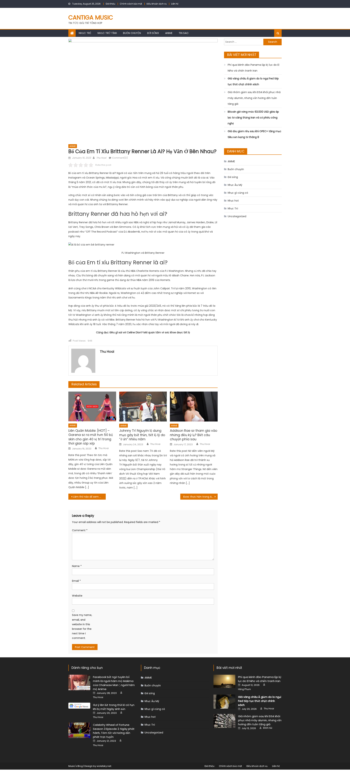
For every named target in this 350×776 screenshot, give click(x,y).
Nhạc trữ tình (107, 33)
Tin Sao (183, 33)
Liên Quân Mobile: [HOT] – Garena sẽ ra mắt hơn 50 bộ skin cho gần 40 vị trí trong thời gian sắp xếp (90, 437)
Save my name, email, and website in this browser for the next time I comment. (82, 626)
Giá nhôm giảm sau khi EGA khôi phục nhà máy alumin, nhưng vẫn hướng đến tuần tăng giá (254, 98)
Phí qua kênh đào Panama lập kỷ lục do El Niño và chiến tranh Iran (253, 67)
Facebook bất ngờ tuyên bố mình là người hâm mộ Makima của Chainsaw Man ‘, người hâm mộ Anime (114, 683)
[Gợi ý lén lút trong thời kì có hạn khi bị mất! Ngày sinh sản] (79, 706)
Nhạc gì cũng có (238, 193)
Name (77, 566)
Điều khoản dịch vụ (157, 3)
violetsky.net (104, 766)
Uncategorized (237, 216)
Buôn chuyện (132, 33)
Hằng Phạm (244, 689)
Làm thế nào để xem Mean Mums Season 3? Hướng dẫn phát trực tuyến (89, 497)
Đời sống (153, 33)
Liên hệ (174, 3)
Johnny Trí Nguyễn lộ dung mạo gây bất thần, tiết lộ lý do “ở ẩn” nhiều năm (142, 434)
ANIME (168, 33)
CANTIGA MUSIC (90, 17)
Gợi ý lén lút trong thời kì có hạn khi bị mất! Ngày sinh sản (113, 707)
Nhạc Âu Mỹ (235, 185)
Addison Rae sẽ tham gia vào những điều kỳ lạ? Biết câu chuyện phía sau (193, 434)
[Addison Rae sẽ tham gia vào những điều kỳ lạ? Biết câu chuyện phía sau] (194, 406)
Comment (80, 530)
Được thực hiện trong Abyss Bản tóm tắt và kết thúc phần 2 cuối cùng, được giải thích (200, 497)
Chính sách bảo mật (131, 3)
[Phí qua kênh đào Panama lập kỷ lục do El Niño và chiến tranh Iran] (224, 681)
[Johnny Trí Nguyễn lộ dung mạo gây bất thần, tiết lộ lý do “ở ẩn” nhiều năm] (143, 406)
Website (77, 595)
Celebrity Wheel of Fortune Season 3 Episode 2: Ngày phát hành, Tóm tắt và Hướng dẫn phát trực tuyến (114, 731)
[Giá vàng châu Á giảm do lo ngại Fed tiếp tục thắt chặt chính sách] (224, 702)
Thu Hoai (101, 158)
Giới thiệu (110, 3)
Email (76, 581)
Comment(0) (120, 158)
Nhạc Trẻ (85, 33)
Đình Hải (267, 728)
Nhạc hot (233, 200)
